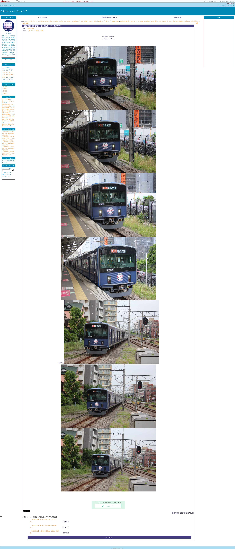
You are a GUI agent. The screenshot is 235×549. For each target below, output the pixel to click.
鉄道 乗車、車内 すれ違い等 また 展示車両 (164, 21)
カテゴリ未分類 (6, 99)
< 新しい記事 (42, 17)
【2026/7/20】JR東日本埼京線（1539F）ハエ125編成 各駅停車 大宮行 (8, 138)
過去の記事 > (178, 17)
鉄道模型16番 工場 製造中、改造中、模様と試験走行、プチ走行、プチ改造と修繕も (95, 21)
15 (12, 74)
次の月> (11, 81)
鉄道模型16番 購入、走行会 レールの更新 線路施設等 (8, 116)
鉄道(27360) (31, 28)
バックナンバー (8, 84)
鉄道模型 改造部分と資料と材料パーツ (189, 21)
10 (4, 74)
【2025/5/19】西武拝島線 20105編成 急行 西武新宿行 (42, 26)
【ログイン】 (230, 5)
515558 (229, 3)
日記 (6, 5)
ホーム (2, 5)
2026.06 (5, 90)
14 (11, 74)
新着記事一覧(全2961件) (110, 17)
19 (7, 76)
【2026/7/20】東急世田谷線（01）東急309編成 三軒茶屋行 (8, 133)
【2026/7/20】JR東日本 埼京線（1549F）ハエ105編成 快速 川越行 (8, 153)
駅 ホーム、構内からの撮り (41, 21)
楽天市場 (232, 1)
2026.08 (5, 87)
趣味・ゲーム (21, 1)
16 (3, 76)
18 (6, 76)
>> (213, 1)
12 (7, 74)
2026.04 (5, 93)
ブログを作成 (225, 1)
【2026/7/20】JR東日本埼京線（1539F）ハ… (43, 520)
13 (9, 74)
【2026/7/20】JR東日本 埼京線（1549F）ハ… (44, 526)
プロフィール (12, 5)
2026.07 (5, 88)
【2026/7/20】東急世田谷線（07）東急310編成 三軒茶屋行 (8, 148)
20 (9, 76)
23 (3, 77)
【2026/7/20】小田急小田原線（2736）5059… (44, 532)
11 (6, 74)
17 (4, 76)
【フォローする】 (222, 5)
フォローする (8, 59)
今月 (8, 81)
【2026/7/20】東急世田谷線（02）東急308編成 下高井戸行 (8, 143)
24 (4, 77)
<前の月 (4, 81)
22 (12, 76)
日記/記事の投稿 (8, 129)
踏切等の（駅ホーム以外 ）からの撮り (60, 21)
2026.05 (5, 92)
